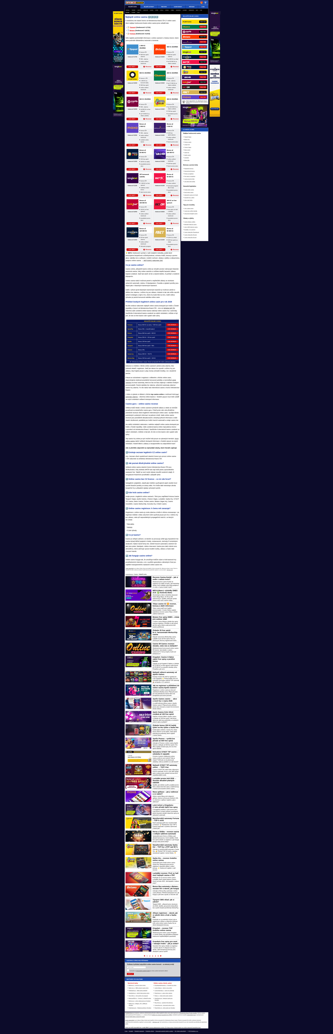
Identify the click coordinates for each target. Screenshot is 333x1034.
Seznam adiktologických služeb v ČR (158, 1027)
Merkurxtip (191, 10)
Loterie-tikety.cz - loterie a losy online (163, 988)
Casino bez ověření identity (190, 211)
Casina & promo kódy (189, 179)
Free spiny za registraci (189, 176)
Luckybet (185, 10)
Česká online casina (189, 189)
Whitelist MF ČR (169, 308)
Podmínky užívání (150, 1031)
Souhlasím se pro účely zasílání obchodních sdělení (148, 970)
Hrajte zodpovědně (130, 568)
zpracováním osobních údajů (143, 970)
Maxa (138, 12)
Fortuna (128, 10)
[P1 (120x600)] (215, 63)
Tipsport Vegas (187, 137)
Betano (167, 10)
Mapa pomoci (170, 1027)
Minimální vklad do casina (190, 224)
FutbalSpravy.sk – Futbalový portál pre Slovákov (140, 1008)
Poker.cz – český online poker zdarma (163, 995)
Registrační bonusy (188, 168)
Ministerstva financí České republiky (188, 1013)
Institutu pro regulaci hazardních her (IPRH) (162, 1015)
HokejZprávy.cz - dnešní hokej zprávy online (139, 993)
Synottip (139, 10)
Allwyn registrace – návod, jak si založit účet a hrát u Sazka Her (165, 915)
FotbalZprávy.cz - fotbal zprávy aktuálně (138, 990)
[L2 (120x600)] (118, 116)
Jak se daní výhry (188, 200)
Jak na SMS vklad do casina (191, 227)
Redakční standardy (139, 1031)
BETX (197, 10)
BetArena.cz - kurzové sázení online (137, 985)
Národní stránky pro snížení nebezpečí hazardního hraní (187, 1027)
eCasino (133, 12)
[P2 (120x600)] (215, 116)
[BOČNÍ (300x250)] (194, 126)
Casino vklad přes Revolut (190, 235)
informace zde (170, 569)
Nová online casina (188, 192)
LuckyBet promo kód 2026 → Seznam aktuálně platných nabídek (164, 780)
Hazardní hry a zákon (189, 197)
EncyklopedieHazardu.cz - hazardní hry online (165, 985)
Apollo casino (187, 155)
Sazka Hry (145, 10)
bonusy (129, 527)
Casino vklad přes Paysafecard (191, 232)
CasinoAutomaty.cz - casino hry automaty (164, 990)
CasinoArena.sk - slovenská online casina (164, 1005)
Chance (151, 10)
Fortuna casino (187, 142)
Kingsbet (128, 12)
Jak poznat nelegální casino (190, 213)
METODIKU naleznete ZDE (153, 260)
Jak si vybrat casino (188, 208)
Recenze (148, 66)
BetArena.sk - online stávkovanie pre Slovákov (140, 1001)
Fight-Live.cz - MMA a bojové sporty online (139, 988)
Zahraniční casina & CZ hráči (191, 195)
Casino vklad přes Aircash (190, 237)
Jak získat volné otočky (189, 181)
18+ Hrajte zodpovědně (180, 1031)
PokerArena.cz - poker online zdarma (163, 993)
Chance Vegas (187, 147)
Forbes (172, 10)
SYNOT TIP (187, 144)
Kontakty (131, 1031)
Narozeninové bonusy (189, 171)
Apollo (161, 10)
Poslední (161, 956)
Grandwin (178, 10)
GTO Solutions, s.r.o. (193, 1031)
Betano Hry (187, 139)
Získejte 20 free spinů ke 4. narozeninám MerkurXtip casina (165, 632)
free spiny (130, 524)
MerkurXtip (186, 160)
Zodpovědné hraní (191, 1015)
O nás (126, 1031)
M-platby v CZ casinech (189, 229)
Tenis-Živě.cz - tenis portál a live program (138, 995)
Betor (156, 10)
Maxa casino (187, 150)
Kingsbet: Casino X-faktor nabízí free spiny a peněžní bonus (164, 659)
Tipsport (133, 10)
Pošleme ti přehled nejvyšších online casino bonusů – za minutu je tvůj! (150, 964)
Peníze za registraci (189, 173)
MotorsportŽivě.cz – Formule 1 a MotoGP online (140, 998)
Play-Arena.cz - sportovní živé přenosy (164, 1002)
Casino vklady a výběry (189, 222)
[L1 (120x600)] (118, 63)
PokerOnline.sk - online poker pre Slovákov (165, 1008)
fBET (201, 10)
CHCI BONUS (172, 325)
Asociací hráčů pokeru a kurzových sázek (135, 1016)
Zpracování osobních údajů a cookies (164, 1031)
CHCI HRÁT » (132, 66)
